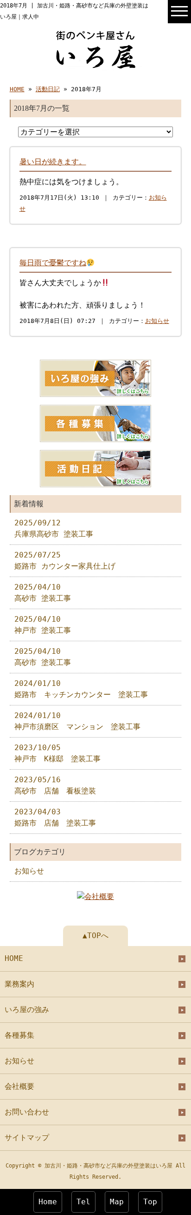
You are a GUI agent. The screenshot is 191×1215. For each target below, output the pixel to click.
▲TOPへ (95, 935)
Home (47, 1201)
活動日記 (48, 89)
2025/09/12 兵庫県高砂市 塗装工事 (53, 528)
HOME (17, 89)
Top (150, 1201)
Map (117, 1201)
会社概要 (19, 1086)
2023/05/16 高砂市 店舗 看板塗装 (55, 785)
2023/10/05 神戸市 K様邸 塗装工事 (57, 753)
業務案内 (19, 984)
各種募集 (19, 1035)
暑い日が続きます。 (52, 162)
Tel (83, 1201)
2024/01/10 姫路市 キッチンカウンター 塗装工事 (81, 689)
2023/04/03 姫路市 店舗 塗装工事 (55, 817)
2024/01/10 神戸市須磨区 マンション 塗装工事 (77, 721)
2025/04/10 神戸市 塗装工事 (42, 625)
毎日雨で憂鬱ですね (52, 263)
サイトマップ (27, 1137)
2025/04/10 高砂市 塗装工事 (42, 593)
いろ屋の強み (27, 1009)
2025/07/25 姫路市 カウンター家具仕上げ (64, 560)
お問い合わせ (27, 1112)
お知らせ (157, 320)
